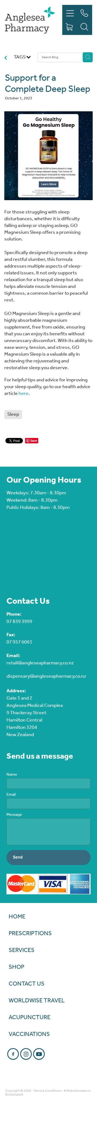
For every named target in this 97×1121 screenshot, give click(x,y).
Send (18, 857)
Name (11, 775)
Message (14, 815)
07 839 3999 (19, 621)
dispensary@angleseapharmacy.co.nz (46, 676)
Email (11, 795)
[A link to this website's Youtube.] (39, 1054)
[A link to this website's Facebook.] (13, 1054)
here (24, 393)
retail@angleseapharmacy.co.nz (40, 663)
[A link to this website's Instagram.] (26, 1054)
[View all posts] (5, 58)
